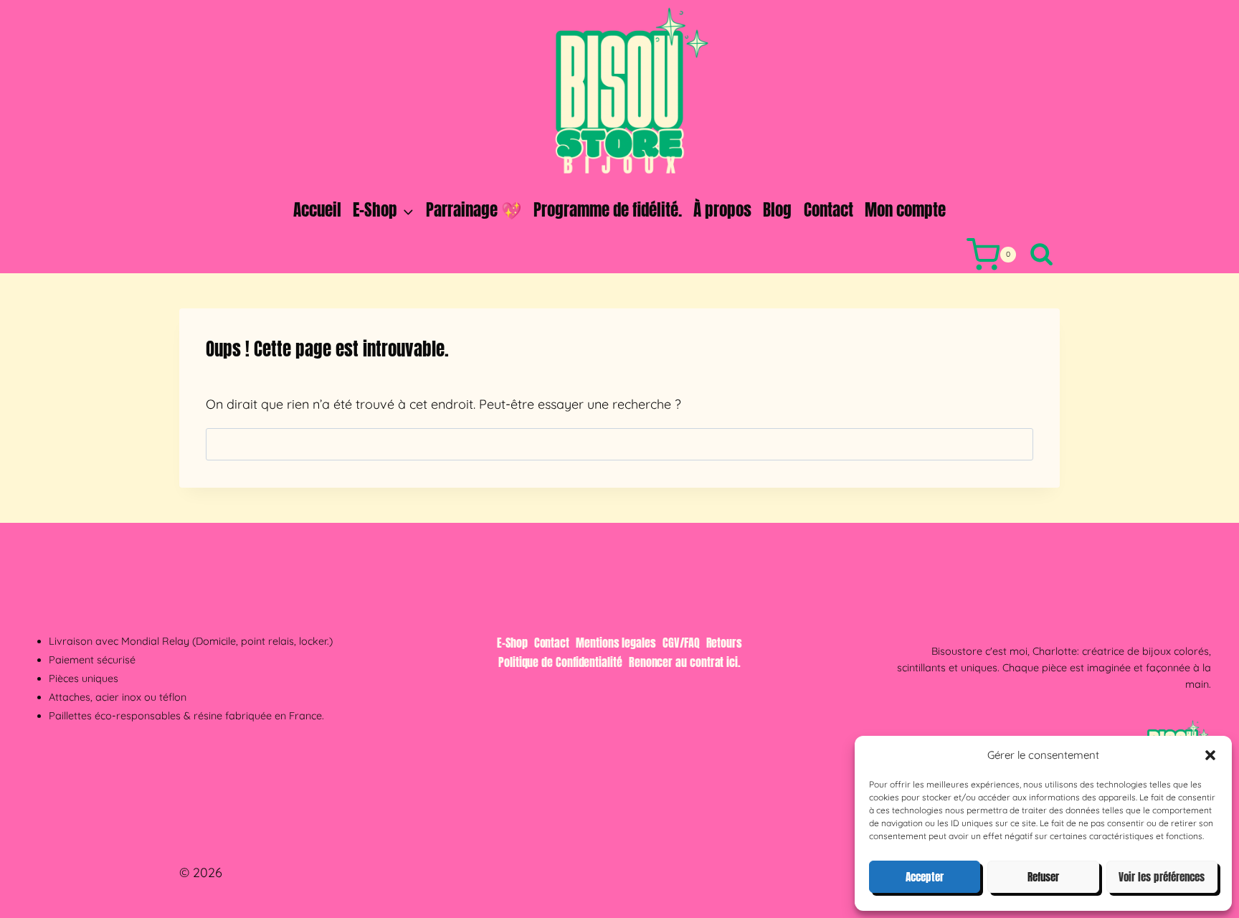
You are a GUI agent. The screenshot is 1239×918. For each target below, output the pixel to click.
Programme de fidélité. (607, 209)
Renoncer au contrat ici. (685, 662)
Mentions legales (616, 642)
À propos (722, 209)
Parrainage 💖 (474, 209)
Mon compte (905, 209)
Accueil (317, 209)
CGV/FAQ (681, 642)
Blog (777, 209)
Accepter (925, 877)
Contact (828, 209)
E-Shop (512, 642)
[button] (1210, 755)
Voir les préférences (1162, 877)
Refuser (1043, 877)
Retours (724, 642)
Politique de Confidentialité (560, 662)
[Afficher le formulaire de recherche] (1041, 255)
